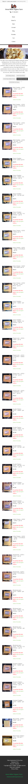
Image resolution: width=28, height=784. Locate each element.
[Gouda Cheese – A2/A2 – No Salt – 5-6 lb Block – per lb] (7, 468)
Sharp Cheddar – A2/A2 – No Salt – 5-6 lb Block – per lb (19, 213)
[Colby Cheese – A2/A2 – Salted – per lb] (7, 524)
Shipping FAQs (15, 762)
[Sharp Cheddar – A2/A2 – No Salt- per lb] (7, 198)
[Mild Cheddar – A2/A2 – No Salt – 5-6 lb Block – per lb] (7, 144)
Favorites (13, 34)
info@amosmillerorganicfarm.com (15, 776)
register (21, 95)
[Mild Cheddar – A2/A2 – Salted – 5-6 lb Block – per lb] (7, 109)
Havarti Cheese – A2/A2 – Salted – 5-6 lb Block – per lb (18, 502)
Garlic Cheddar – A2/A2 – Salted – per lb (18, 303)
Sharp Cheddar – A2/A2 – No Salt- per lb (18, 195)
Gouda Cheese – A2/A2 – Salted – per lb (18, 410)
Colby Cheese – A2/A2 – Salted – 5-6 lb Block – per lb (19, 537)
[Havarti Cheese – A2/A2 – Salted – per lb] (7, 487)
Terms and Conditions (15, 767)
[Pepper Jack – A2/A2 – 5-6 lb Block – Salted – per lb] (7, 360)
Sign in (4, 1)
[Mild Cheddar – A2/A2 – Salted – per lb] (7, 92)
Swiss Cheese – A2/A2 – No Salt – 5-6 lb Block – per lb (19, 284)
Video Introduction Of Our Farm (14, 760)
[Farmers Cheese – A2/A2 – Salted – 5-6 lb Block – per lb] (7, 686)
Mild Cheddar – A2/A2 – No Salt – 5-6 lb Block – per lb (19, 141)
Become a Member (14, 763)
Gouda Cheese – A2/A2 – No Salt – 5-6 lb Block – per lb (19, 465)
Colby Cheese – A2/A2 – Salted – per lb (19, 519)
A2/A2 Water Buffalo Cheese (9, 78)
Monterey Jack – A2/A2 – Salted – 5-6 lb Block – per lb (18, 610)
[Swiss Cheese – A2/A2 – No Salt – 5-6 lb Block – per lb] (7, 287)
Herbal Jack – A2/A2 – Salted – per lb (19, 555)
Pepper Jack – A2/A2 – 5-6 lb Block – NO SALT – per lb (19, 392)
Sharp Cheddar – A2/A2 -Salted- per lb (18, 159)
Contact (13, 41)
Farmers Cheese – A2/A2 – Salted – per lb (18, 665)
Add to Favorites (17, 99)
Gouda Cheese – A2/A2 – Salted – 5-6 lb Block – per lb (18, 429)
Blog (13, 31)
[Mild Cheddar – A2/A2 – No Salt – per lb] (7, 127)
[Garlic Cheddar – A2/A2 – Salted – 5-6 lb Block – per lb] (7, 324)
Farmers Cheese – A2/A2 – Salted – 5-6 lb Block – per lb (18, 683)
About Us (13, 20)
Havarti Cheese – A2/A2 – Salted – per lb (18, 484)
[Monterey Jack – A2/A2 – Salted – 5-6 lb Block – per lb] (7, 613)
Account (13, 27)
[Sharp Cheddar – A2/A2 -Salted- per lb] (7, 163)
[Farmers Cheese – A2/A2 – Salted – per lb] (7, 668)
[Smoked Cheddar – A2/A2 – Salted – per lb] (7, 704)
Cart (13, 38)
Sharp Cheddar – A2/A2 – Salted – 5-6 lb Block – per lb (18, 177)
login (17, 95)
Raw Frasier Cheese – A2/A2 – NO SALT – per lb (19, 737)
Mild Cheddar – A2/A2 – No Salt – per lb (19, 123)
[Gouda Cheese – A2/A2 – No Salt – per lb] (7, 450)
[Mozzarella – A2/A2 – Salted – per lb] (7, 722)
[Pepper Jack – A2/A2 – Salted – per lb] (7, 342)
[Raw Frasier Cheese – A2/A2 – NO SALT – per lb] (7, 740)
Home (13, 17)
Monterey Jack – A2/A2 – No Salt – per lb (19, 628)
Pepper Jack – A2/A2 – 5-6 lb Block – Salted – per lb (19, 356)
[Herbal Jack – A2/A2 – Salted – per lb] (7, 559)
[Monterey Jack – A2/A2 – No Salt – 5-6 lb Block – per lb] (7, 650)
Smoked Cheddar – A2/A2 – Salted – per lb (18, 702)
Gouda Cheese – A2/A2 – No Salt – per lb (19, 447)
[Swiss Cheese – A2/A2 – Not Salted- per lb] (7, 270)
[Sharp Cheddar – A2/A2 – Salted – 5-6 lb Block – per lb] (7, 180)
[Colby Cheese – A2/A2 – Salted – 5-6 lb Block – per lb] (7, 541)
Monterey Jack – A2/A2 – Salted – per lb (18, 591)
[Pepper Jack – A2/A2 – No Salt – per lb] (7, 378)
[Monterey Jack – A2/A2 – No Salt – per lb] (7, 631)
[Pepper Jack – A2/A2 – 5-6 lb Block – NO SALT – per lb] (7, 395)
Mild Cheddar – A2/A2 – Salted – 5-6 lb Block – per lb (19, 106)
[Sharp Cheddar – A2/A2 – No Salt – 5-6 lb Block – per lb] (7, 216)
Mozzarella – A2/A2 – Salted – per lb (19, 719)
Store (13, 24)
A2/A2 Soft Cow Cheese (14, 82)
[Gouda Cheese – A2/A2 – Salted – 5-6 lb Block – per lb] (7, 432)
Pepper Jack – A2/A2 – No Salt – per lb (19, 374)
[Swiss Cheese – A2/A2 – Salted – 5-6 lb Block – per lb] (7, 252)
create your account (11, 1)
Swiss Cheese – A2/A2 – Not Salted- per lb (19, 266)
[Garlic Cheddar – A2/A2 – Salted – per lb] (7, 306)
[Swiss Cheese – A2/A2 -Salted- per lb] (7, 235)
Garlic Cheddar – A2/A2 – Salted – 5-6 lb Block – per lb (18, 321)
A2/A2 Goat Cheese (21, 75)
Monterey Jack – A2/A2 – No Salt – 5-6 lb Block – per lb (19, 646)
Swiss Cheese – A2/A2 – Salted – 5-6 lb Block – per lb (19, 249)
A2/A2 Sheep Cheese (10, 75)
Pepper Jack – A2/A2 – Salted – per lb (19, 338)
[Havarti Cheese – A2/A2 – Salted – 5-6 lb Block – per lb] (7, 505)
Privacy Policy (14, 769)
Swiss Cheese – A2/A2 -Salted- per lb (19, 231)
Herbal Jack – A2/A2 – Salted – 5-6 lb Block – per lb (19, 573)
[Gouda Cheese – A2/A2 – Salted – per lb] (7, 413)
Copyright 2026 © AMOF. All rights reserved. (15, 765)
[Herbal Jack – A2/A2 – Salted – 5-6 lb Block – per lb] (7, 576)
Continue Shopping (15, 46)
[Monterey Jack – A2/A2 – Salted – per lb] (7, 594)
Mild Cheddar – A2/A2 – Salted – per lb (19, 88)
